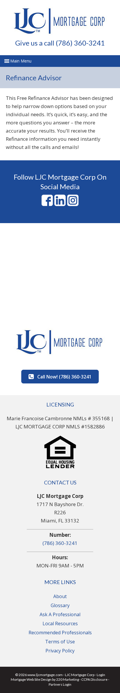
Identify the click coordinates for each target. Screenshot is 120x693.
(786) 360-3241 (60, 543)
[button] (60, 376)
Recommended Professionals (60, 632)
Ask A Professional (60, 614)
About (60, 596)
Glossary (60, 605)
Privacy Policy (60, 650)
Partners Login (60, 684)
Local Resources (60, 623)
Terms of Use (60, 641)
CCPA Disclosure (94, 679)
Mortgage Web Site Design (31, 679)
